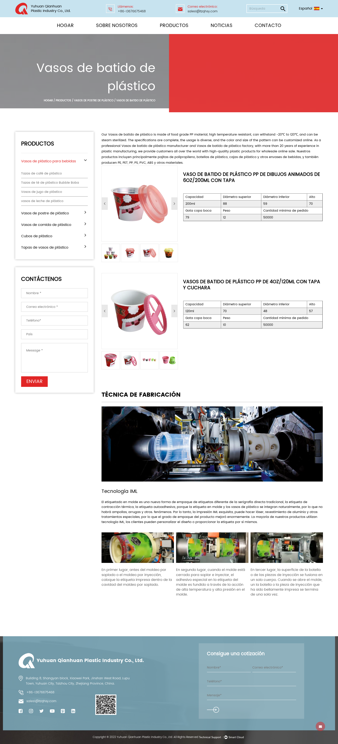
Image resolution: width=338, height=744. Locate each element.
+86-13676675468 (132, 11)
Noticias (221, 26)
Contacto (268, 26)
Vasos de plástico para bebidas (177, 33)
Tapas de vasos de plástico (44, 247)
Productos (174, 26)
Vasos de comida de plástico (46, 225)
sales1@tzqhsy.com (203, 11)
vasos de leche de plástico (42, 201)
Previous (105, 203)
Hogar (65, 26)
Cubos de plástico (36, 236)
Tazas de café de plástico (41, 173)
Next (174, 203)
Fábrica (102, 33)
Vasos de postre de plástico (180, 32)
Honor (103, 32)
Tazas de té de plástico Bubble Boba (50, 182)
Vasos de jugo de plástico (41, 191)
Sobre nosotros (117, 26)
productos (63, 101)
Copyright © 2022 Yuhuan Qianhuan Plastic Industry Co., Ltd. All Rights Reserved (146, 737)
